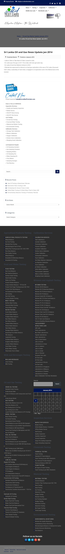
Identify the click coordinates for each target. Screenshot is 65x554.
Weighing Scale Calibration (42, 276)
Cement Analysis (39, 481)
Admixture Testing (40, 503)
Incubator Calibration (40, 249)
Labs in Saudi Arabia (40, 339)
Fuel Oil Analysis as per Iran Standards (16, 441)
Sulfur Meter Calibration (41, 269)
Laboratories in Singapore (42, 367)
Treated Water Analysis (11, 323)
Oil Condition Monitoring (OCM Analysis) (16, 464)
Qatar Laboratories (40, 337)
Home (19, 36)
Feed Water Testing (10, 346)
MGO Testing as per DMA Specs (14, 448)
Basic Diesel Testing (11, 416)
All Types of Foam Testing (42, 467)
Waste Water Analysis (11, 326)
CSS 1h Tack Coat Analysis (42, 319)
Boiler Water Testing (11, 348)
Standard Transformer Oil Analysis (14, 480)
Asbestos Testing (40, 492)
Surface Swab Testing (11, 275)
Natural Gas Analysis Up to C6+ (14, 403)
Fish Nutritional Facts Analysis (13, 291)
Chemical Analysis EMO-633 (43, 463)
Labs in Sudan (39, 348)
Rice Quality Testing (10, 253)
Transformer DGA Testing (12, 482)
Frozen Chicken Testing (11, 298)
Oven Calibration (39, 264)
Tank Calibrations (39, 239)
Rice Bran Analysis (10, 251)
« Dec (35, 413)
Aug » (39, 413)
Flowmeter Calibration (41, 244)
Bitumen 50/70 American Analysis (44, 289)
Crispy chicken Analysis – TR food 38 (15, 285)
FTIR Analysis (9, 471)
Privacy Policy (13, 549)
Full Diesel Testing (10, 419)
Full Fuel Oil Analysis (11, 439)
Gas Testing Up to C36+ (11, 410)
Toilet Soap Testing (40, 510)
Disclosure (6, 551)
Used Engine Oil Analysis (12, 466)
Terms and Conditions (21, 549)
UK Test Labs (38, 357)
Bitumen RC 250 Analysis (42, 310)
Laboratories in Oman (41, 344)
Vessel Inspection (40, 438)
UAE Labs (37, 328)
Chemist (15, 57)
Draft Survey (38, 431)
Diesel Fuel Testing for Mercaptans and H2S (17, 430)
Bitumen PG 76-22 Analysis (42, 303)
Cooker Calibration (40, 253)
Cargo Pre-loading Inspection (43, 440)
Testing (34, 7)
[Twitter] (52, 4)
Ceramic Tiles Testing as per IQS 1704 (45, 483)
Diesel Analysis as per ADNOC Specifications (18, 425)
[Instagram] (60, 4)
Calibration (52, 7)
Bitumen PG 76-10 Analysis (42, 300)
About (27, 7)
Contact (11, 551)
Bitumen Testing (39, 496)
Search (36, 380)
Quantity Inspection (40, 436)
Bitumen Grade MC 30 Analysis (43, 296)
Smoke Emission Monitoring (43, 528)
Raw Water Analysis (10, 319)
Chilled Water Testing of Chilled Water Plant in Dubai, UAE (23, 190)
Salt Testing (8, 294)
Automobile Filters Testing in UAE (16, 185)
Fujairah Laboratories (41, 335)
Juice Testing (9, 362)
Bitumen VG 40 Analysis (41, 316)
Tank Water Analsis (10, 328)
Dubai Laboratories (40, 330)
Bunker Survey (39, 425)
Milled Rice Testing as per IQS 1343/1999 (17, 249)
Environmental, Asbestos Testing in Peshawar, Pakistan (22, 192)
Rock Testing (38, 485)
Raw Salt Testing (10, 296)
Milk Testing (8, 364)
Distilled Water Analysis (12, 339)
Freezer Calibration (40, 246)
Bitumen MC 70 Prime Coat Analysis (45, 298)
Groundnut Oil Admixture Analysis (14, 258)
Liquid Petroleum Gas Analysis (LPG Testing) (17, 412)
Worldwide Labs (42, 11)
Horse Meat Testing (10, 307)
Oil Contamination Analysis (12, 473)
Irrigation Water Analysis (12, 341)
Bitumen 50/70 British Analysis (43, 291)
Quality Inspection (40, 434)
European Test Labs (40, 355)
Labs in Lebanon (39, 346)
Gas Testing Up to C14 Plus (13, 407)
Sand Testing (38, 487)
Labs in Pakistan (39, 353)
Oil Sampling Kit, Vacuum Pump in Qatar (18, 188)
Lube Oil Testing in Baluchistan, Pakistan (18, 183)
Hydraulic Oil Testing (11, 496)
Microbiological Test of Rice (13, 246)
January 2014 (43, 36)
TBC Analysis (9, 335)
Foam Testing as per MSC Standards (45, 458)
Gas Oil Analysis (9, 432)
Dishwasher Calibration (41, 255)
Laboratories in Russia (41, 362)
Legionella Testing (10, 337)
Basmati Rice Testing (11, 244)
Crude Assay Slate (10, 391)
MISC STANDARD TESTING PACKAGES (46, 376)
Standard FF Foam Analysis (42, 456)
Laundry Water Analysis (11, 344)
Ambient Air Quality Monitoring (43, 521)
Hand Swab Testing (10, 278)
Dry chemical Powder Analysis (43, 460)
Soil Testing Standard (41, 499)
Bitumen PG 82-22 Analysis (42, 305)
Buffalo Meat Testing (11, 303)
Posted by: (10, 57)
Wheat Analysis (9, 239)
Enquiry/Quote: (10, 1)
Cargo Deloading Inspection (42, 443)
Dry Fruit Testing (9, 242)
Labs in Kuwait (39, 341)
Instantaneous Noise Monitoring (44, 523)
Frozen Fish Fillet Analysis (12, 289)
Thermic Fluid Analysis (11, 510)
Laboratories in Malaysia (42, 369)
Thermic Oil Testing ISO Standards (14, 512)
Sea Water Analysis (10, 321)
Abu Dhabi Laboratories (41, 332)
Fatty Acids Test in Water (12, 351)
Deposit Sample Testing (12, 517)
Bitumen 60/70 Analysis (41, 294)
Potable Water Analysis (11, 316)
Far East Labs (39, 364)
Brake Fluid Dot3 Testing (12, 501)
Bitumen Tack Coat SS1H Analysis (44, 314)
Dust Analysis (39, 530)
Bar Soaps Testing (40, 508)
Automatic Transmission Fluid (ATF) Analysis (17, 476)
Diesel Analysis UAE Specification (14, 428)
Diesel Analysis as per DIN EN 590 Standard (17, 423)
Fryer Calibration (39, 258)
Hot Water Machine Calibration (43, 260)
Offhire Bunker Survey (41, 429)
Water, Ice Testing (10, 280)
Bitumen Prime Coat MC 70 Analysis (45, 307)
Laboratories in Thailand (41, 371)
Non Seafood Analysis (11, 273)
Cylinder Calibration (40, 242)
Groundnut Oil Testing (11, 260)
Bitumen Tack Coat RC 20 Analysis (44, 312)
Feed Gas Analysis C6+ (11, 405)
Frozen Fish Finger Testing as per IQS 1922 (17, 287)
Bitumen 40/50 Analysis (41, 287)
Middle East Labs (30, 11)
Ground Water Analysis (11, 314)
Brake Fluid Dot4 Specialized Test (14, 505)
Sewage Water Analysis (11, 330)
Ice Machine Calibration (41, 262)
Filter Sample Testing (11, 514)
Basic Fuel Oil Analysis (11, 437)
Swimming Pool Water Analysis (14, 332)
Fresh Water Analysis (11, 312)
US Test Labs (38, 360)
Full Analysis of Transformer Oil (14, 487)
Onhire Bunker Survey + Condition (44, 427)
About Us (6, 549)
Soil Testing (38, 490)
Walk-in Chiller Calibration (42, 274)
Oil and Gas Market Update (30, 36)
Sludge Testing (39, 494)
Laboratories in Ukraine (41, 373)
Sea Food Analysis (10, 271)
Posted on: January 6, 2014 (27, 57)
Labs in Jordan (39, 351)
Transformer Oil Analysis (12, 485)
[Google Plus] (57, 4)
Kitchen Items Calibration (42, 251)
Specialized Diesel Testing (12, 421)
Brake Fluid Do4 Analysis (12, 503)
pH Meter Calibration (40, 267)
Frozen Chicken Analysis (12, 282)
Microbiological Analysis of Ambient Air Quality (48, 526)
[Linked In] (55, 4)
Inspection (42, 7)
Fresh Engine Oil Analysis (12, 469)
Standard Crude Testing (11, 389)
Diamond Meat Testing (11, 305)
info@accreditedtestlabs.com (25, 1)
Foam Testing (39, 454)
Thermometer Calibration (42, 271)
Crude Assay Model (10, 398)
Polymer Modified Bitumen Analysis (45, 321)
